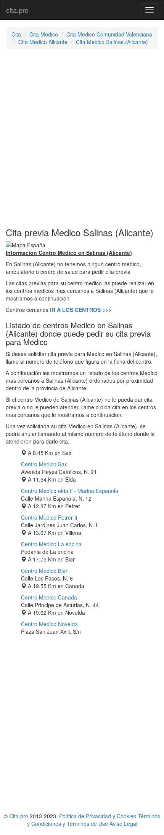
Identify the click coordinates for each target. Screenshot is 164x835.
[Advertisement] (82, 138)
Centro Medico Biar (44, 570)
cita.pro (17, 10)
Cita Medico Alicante (43, 42)
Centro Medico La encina (51, 544)
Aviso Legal (123, 823)
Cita (16, 34)
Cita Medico (43, 34)
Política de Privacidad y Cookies (97, 816)
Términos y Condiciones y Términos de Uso (94, 819)
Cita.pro (18, 816)
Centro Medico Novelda (49, 624)
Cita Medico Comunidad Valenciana (109, 34)
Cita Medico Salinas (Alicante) (112, 42)
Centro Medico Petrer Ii (49, 517)
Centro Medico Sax (44, 464)
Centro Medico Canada (49, 597)
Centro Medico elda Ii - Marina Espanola (69, 491)
